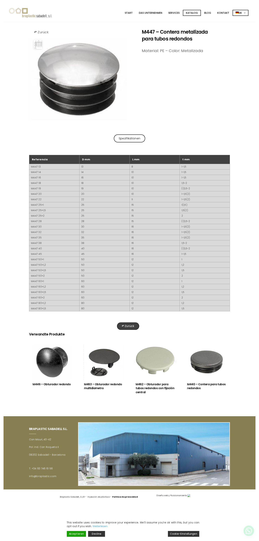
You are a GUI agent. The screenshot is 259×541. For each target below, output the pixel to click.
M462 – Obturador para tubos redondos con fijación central (155, 388)
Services (174, 13)
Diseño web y (163, 495)
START (129, 13)
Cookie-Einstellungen (183, 534)
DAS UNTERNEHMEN (150, 13)
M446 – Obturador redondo (52, 384)
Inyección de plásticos (99, 496)
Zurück (41, 32)
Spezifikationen (129, 138)
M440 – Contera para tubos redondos (206, 386)
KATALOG (192, 13)
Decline (96, 534)
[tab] (129, 138)
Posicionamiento (178, 495)
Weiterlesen (99, 526)
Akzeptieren (76, 534)
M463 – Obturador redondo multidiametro (103, 386)
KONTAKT (223, 13)
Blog (207, 13)
